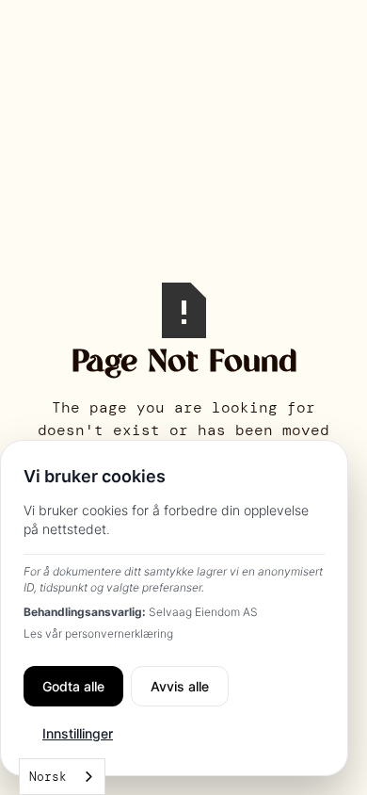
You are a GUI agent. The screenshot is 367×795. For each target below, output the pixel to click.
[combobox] (62, 776)
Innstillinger (77, 733)
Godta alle (73, 686)
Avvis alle (180, 686)
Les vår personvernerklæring (98, 633)
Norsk (48, 777)
